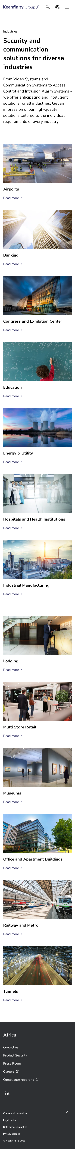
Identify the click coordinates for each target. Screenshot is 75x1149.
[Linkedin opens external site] (7, 1093)
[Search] (48, 7)
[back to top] (68, 1112)
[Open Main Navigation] (67, 7)
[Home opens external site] (21, 7)
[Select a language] (57, 7)
